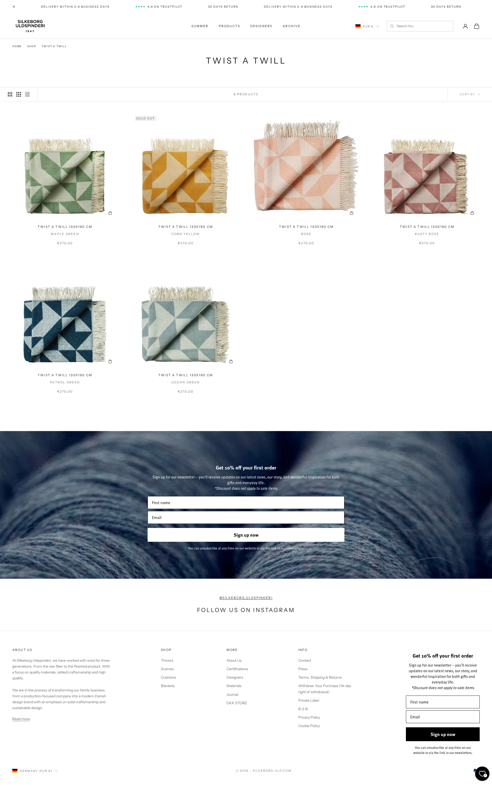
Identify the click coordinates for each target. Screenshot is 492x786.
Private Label (308, 700)
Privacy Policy (309, 717)
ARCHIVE (292, 26)
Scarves (167, 669)
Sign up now (246, 535)
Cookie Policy (309, 725)
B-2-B (303, 709)
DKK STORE (237, 703)
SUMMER (200, 26)
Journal (232, 694)
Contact (304, 660)
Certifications (237, 669)
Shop (31, 46)
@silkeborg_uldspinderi (246, 598)
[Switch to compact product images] (27, 94)
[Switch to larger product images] (10, 94)
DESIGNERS (261, 26)
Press (303, 669)
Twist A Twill (54, 46)
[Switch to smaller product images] (18, 94)
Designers (235, 677)
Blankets (168, 685)
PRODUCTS (229, 26)
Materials (234, 685)
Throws (167, 660)
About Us (234, 660)
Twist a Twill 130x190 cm (65, 227)
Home (17, 46)
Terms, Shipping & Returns (320, 677)
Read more (21, 719)
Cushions (168, 677)
